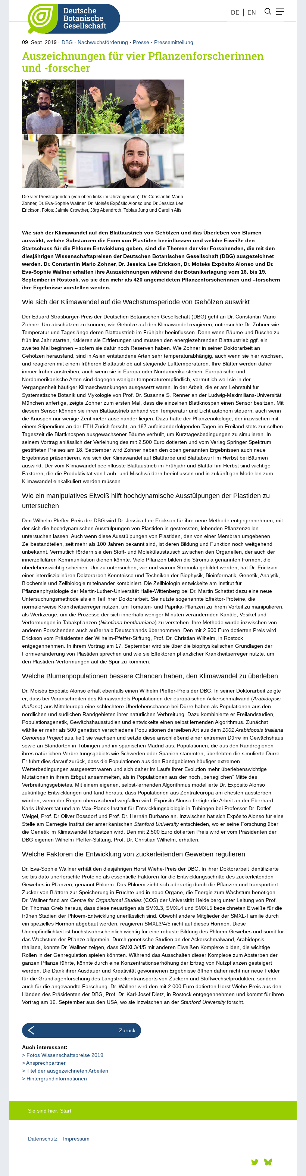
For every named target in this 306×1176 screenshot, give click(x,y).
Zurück (127, 1030)
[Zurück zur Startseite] (71, 19)
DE (235, 12)
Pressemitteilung (173, 42)
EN (251, 12)
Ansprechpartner (46, 1063)
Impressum (76, 1139)
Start (65, 1111)
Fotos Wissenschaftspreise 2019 (64, 1055)
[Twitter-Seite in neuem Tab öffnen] (254, 1162)
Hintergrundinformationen (56, 1079)
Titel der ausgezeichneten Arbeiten (67, 1071)
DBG (67, 42)
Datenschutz (42, 1139)
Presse (141, 42)
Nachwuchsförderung (103, 42)
